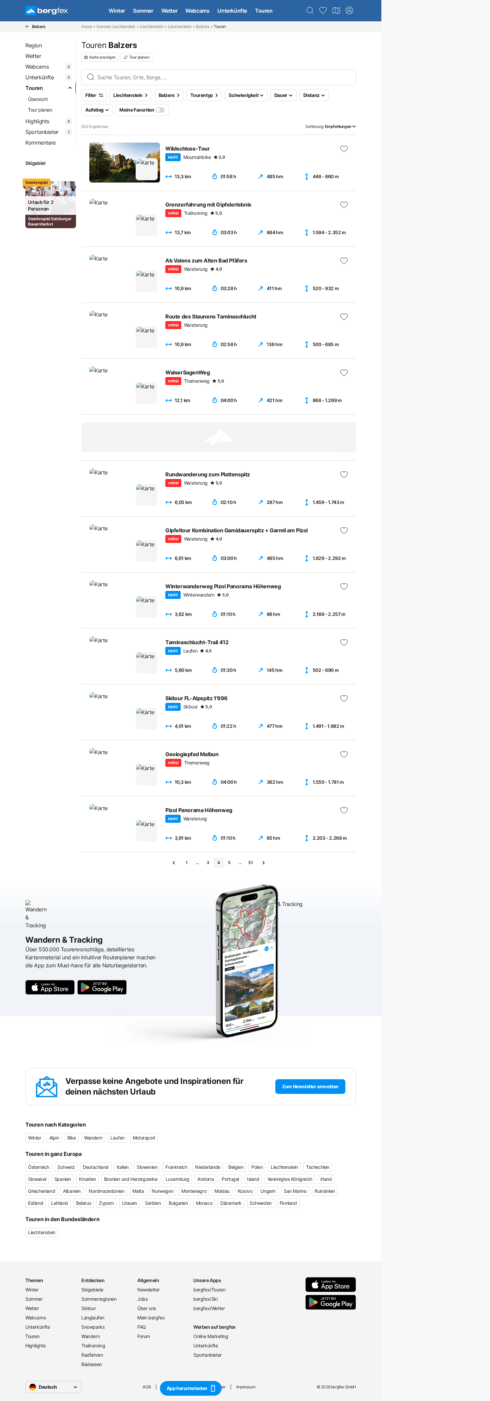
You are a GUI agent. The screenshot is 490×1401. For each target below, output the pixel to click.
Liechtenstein (152, 26)
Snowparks (92, 1327)
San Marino (295, 1191)
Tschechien (317, 1167)
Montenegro (193, 1191)
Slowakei (37, 1179)
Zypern (106, 1203)
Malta (138, 1191)
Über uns (146, 1308)
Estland (35, 1203)
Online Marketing (210, 1336)
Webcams (197, 10)
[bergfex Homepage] (46, 10)
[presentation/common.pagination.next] (263, 862)
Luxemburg (177, 1179)
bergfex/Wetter (209, 1308)
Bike (71, 1138)
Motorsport (144, 1138)
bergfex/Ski (205, 1299)
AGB (147, 1386)
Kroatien (87, 1179)
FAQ (141, 1327)
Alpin (54, 1138)
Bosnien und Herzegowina (131, 1179)
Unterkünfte (232, 10)
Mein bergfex (151, 1317)
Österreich (38, 1167)
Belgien (235, 1167)
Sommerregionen (98, 1299)
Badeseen (91, 1364)
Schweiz (66, 1167)
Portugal (230, 1179)
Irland (326, 1179)
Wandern (93, 1138)
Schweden (261, 1203)
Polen (257, 1167)
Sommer (143, 10)
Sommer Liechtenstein (115, 26)
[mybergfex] (349, 10)
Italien (123, 1167)
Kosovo (245, 1191)
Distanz (311, 95)
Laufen (117, 1138)
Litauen (129, 1203)
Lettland (59, 1203)
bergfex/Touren (209, 1289)
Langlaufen (92, 1317)
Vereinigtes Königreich (289, 1179)
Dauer (280, 95)
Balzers (202, 26)
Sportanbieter (207, 1355)
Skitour (88, 1308)
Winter (117, 10)
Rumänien (325, 1191)
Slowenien (147, 1167)
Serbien (153, 1203)
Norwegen (162, 1191)
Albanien (72, 1191)
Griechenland (41, 1191)
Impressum (245, 1386)
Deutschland (96, 1167)
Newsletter (148, 1289)
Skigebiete (92, 1289)
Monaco (204, 1203)
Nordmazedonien (106, 1191)
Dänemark (231, 1203)
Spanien (62, 1179)
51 (250, 862)
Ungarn (268, 1191)
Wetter (169, 10)
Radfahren (92, 1355)
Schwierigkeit (243, 95)
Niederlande (207, 1167)
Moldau (222, 1191)
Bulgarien (178, 1203)
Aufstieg (94, 110)
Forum (143, 1336)
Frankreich (176, 1167)
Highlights (35, 1345)
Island (253, 1179)
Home (86, 26)
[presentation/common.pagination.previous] (174, 862)
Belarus (83, 1203)
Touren (264, 10)
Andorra (205, 1179)
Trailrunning (93, 1345)
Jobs (142, 1299)
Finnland (288, 1203)
